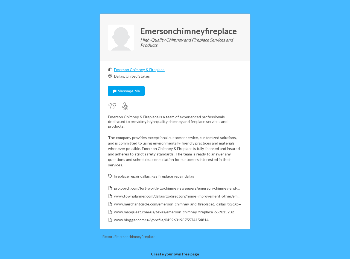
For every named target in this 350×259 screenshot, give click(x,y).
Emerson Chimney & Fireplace (139, 69)
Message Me (128, 91)
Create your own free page (175, 254)
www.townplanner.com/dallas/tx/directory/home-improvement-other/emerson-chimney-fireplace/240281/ (177, 196)
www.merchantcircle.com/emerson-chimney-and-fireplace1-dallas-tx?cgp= (177, 204)
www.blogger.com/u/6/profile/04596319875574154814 (161, 219)
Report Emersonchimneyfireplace (129, 236)
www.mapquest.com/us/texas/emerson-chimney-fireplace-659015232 (174, 212)
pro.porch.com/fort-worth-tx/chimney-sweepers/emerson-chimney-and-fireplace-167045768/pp (177, 188)
